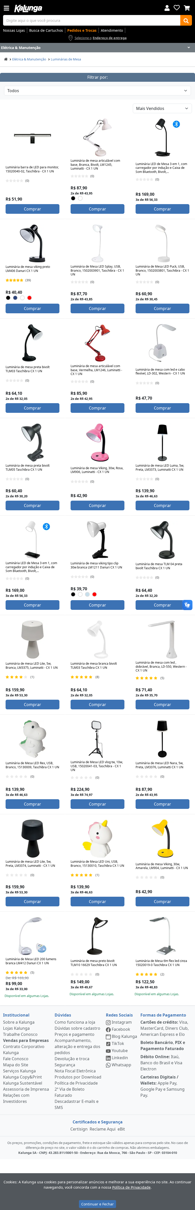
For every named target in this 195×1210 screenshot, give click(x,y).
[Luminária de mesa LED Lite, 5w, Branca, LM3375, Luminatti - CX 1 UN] (32, 639)
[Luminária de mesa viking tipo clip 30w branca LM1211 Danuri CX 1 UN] (97, 540)
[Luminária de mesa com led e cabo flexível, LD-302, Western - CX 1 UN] (162, 343)
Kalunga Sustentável (22, 1083)
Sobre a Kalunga (19, 1022)
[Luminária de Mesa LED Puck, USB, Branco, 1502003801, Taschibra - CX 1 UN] (162, 243)
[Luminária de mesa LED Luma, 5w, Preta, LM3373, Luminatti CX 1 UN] (162, 442)
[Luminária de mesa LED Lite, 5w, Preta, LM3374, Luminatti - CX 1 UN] (32, 839)
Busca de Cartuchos (46, 30)
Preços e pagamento (74, 1034)
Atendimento (112, 30)
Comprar (32, 209)
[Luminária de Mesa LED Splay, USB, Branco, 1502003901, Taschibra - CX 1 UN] (97, 243)
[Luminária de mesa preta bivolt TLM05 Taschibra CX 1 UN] (32, 442)
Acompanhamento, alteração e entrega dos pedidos (77, 1046)
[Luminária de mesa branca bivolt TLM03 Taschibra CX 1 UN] (97, 639)
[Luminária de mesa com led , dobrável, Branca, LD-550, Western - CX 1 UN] (162, 639)
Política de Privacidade (76, 1083)
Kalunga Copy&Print (22, 1077)
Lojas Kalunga (16, 1028)
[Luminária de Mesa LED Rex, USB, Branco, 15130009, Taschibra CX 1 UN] (32, 739)
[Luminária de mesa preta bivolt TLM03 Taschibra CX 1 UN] (32, 343)
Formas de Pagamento (163, 1015)
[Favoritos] (177, 7)
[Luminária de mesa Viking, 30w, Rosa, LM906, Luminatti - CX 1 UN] (97, 442)
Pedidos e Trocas (81, 30)
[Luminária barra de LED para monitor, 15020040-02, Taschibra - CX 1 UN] (32, 138)
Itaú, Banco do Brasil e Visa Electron (161, 1063)
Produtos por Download (78, 1077)
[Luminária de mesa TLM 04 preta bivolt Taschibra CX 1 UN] (162, 540)
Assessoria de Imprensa (26, 1089)
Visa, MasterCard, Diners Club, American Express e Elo (164, 1028)
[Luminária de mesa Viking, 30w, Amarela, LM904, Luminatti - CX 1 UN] (162, 839)
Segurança (65, 1065)
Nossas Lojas (14, 30)
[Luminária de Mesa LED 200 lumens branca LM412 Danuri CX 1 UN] (32, 936)
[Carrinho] (187, 7)
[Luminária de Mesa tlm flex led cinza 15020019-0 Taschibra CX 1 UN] (162, 936)
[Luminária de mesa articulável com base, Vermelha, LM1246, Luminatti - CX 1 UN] (97, 343)
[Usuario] (167, 7)
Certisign (79, 1129)
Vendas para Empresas (26, 1040)
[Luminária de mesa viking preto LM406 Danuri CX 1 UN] (32, 243)
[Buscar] (186, 20)
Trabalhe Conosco (20, 1034)
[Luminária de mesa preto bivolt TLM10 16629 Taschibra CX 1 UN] (97, 936)
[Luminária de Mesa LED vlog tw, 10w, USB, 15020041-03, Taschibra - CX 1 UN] (97, 739)
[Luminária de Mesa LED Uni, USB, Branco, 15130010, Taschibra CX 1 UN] (97, 839)
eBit (121, 1129)
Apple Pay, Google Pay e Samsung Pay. (162, 1086)
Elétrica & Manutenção (29, 59)
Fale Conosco (15, 1058)
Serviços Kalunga (19, 1071)
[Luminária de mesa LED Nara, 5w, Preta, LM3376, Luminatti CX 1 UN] (162, 739)
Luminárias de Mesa (66, 59)
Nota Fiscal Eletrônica (75, 1071)
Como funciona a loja (75, 1022)
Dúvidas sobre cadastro (77, 1028)
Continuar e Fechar (97, 1204)
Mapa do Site (15, 1065)
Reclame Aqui (103, 1129)
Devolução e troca (72, 1058)
